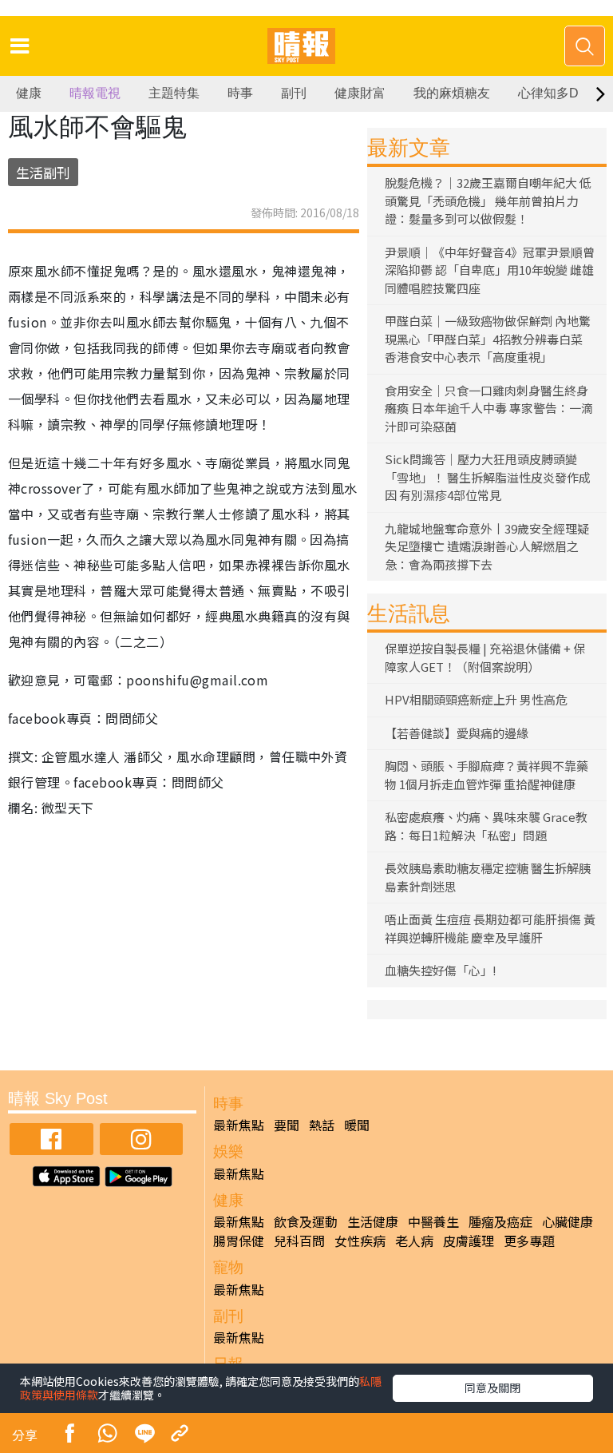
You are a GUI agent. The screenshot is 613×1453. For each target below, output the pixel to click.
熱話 (321, 1124)
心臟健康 (567, 1221)
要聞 (286, 1124)
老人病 (414, 1240)
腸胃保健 (238, 1240)
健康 (29, 93)
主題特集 (174, 93)
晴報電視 (95, 93)
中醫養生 (433, 1221)
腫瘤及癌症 (500, 1221)
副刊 (293, 93)
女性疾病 (360, 1240)
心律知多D (548, 93)
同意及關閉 (492, 1387)
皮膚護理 (468, 1240)
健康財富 (360, 93)
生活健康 (372, 1221)
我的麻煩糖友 (451, 93)
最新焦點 (238, 1124)
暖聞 (357, 1124)
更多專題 (529, 1240)
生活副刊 (43, 172)
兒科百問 (299, 1240)
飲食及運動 (306, 1221)
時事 (240, 93)
